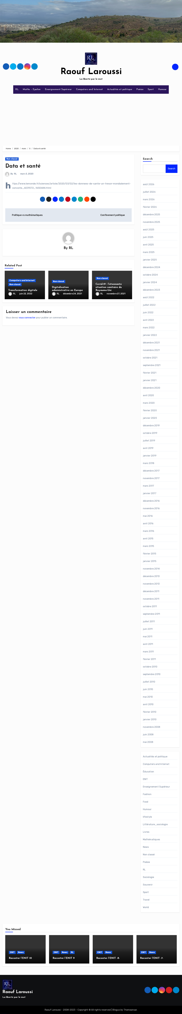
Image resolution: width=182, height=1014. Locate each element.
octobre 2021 (150, 357)
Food (145, 801)
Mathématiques (151, 839)
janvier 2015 (149, 561)
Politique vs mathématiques (27, 215)
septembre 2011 (151, 614)
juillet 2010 (149, 681)
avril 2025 (148, 244)
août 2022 (148, 297)
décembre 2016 (151, 501)
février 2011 (149, 659)
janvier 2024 (150, 282)
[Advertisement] (91, 118)
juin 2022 (148, 312)
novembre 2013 (151, 583)
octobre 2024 (150, 274)
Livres (146, 832)
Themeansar (130, 1009)
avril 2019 (148, 448)
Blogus (116, 1009)
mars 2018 (148, 463)
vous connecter (27, 317)
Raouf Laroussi (91, 72)
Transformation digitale (22, 290)
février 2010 (149, 712)
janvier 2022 (150, 335)
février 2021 (149, 372)
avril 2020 (148, 395)
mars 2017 (148, 485)
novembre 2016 (151, 508)
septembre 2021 (152, 365)
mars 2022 (149, 327)
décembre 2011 (151, 591)
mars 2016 (148, 531)
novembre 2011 (151, 599)
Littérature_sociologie (155, 824)
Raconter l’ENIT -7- (151, 958)
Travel (146, 899)
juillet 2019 (149, 440)
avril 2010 (148, 704)
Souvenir (148, 884)
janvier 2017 (149, 493)
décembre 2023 (151, 290)
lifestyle (147, 816)
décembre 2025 (151, 214)
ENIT (145, 779)
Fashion (147, 794)
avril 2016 (148, 523)
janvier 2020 (150, 418)
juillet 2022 (149, 305)
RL (16, 89)
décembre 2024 (151, 267)
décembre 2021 (151, 342)
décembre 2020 (151, 387)
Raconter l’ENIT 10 (20, 958)
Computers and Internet (89, 89)
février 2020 (150, 410)
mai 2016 (148, 516)
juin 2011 (148, 629)
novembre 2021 (151, 350)
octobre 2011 (150, 606)
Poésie (139, 89)
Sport (151, 89)
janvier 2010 (149, 719)
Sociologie (148, 877)
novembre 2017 (151, 478)
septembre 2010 (152, 674)
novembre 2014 (151, 568)
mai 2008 (148, 742)
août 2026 (148, 184)
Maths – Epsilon (32, 89)
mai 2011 (147, 636)
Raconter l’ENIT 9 (64, 958)
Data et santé (23, 166)
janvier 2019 (149, 455)
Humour (162, 89)
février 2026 (150, 207)
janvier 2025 (150, 259)
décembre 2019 (151, 425)
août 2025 (148, 229)
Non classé (11, 159)
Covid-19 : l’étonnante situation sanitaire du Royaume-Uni (109, 287)
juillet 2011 (149, 621)
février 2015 (149, 553)
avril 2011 (148, 644)
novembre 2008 (151, 727)
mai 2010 (148, 696)
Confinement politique (112, 215)
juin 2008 (148, 734)
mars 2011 (148, 651)
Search (148, 159)
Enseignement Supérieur (58, 89)
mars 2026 (149, 199)
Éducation (148, 771)
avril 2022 (148, 320)
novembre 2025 (151, 222)
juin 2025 (148, 237)
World (146, 907)
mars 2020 (149, 403)
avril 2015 (148, 538)
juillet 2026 (149, 192)
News (146, 847)
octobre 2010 (150, 666)
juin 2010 (148, 689)
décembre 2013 (151, 576)
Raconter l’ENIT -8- (108, 958)
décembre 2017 (151, 470)
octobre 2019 (150, 433)
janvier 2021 (149, 380)
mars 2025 (149, 252)
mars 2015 (148, 546)
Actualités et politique (119, 89)
